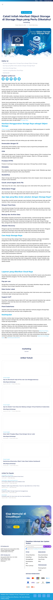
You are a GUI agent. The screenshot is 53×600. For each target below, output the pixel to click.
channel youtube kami (13, 337)
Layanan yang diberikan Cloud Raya (13, 70)
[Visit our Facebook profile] (48, 595)
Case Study (41, 559)
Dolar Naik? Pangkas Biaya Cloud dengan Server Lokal (19, 434)
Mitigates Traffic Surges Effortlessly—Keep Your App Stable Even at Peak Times (20, 485)
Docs (41, 0)
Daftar (16, 526)
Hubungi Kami (48, 0)
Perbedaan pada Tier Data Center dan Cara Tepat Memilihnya (16, 496)
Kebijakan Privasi (14, 594)
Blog (36, 0)
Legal (39, 570)
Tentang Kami (42, 568)
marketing (26, 22)
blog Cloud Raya (43, 331)
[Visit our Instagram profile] (35, 595)
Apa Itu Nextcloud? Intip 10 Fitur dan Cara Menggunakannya (20, 379)
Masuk (9, 527)
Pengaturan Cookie (24, 594)
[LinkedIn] (7, 78)
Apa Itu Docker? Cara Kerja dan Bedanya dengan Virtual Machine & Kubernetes (26, 406)
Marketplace (29, 561)
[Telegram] (15, 78)
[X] (3, 78)
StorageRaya (29, 559)
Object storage (6, 129)
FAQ (39, 561)
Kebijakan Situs (4, 594)
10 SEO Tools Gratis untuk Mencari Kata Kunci (12, 476)
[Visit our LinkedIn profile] (39, 595)
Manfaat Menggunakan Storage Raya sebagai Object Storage (20, 63)
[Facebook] (11, 78)
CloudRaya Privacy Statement (40, 548)
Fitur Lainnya (29, 565)
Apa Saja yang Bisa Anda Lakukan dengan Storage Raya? (19, 65)
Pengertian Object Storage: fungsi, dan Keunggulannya (15, 491)
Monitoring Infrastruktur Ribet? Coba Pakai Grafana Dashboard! (21, 461)
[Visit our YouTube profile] (43, 595)
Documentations (43, 555)
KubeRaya (29, 557)
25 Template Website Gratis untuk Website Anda (13, 481)
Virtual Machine (30, 555)
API (27, 563)
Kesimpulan (6, 72)
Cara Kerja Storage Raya (10, 68)
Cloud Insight (27, 12)
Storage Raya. (24, 120)
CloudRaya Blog (42, 557)
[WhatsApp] (19, 78)
